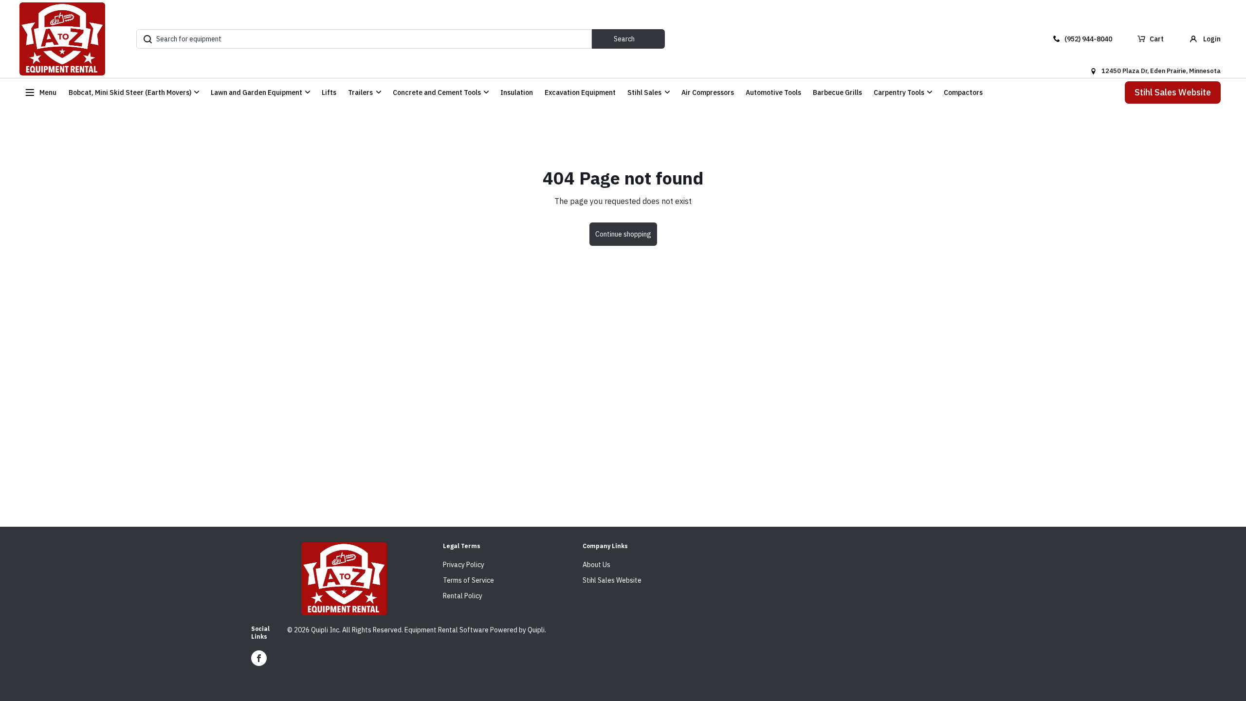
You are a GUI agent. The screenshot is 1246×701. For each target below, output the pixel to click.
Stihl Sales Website (1173, 92)
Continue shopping (623, 234)
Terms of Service (468, 580)
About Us (596, 564)
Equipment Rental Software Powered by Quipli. (475, 630)
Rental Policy (462, 595)
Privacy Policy (463, 564)
